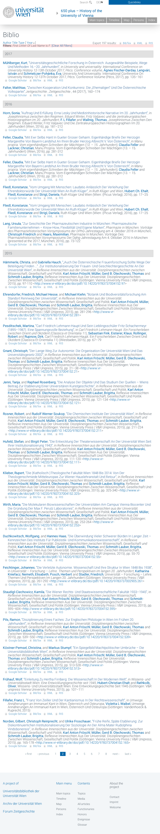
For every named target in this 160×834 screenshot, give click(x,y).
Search (84, 2)
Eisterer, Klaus (121, 333)
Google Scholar (18, 80)
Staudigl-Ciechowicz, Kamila (23, 592)
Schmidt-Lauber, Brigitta (25, 277)
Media (81, 798)
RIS (151, 43)
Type (21, 42)
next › (116, 753)
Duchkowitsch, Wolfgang (21, 536)
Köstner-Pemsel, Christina (22, 648)
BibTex (127, 43)
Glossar (82, 824)
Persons (138, 20)
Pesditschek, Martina (18, 326)
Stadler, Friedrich (91, 574)
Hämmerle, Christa (16, 262)
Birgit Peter (39, 441)
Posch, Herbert (61, 574)
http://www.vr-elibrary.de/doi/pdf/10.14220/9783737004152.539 (84, 637)
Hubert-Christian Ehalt (113, 683)
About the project (116, 785)
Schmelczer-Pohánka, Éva (42, 73)
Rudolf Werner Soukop (48, 414)
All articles (84, 804)
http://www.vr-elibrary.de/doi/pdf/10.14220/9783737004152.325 (74, 492)
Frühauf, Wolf (12, 679)
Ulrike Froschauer (78, 721)
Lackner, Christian (21, 148)
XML (139, 43)
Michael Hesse (47, 294)
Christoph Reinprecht (42, 721)
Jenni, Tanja (11, 382)
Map (126, 20)
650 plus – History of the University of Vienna (81, 13)
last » (128, 753)
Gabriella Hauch (49, 262)
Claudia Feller (129, 145)
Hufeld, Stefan (13, 441)
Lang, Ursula (12, 224)
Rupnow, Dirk (34, 336)
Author (7, 42)
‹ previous (43, 753)
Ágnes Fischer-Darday (120, 70)
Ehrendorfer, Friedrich (19, 294)
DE (98, 2)
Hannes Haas (56, 536)
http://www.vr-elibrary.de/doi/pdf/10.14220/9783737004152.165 (82, 742)
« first (28, 753)
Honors (82, 814)
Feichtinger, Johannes (19, 567)
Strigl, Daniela (49, 194)
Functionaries (86, 809)
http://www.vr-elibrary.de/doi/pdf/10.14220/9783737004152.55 (55, 557)
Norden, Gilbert (14, 721)
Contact (114, 796)
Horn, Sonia (11, 113)
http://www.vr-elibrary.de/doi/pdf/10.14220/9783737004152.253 (61, 523)
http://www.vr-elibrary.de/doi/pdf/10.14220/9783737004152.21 (54, 369)
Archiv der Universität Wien (22, 804)
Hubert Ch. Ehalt (136, 191)
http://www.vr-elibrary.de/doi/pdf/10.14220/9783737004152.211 (55, 431)
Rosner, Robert (13, 414)
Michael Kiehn (75, 294)
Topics (81, 793)
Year (30, 42)
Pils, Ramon (11, 620)
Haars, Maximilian (56, 234)
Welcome (115, 807)
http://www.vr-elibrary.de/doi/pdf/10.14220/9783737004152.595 (69, 609)
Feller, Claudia (13, 137)
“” (84, 113)
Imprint (114, 802)
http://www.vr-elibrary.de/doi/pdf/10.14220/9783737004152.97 (80, 283)
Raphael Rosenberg (41, 382)
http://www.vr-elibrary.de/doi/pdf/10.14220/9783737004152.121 (69, 401)
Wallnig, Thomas (95, 120)
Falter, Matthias (14, 88)
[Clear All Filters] (62, 45)
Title (15, 42)
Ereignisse (84, 819)
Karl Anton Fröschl (76, 273)
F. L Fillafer (68, 120)
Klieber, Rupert (13, 473)
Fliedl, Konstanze (15, 187)
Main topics (97, 20)
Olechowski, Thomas (128, 273)
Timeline (114, 20)
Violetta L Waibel (118, 704)
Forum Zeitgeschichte (19, 811)
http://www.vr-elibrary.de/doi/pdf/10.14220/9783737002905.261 (97, 581)
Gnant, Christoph (15, 351)
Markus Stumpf (60, 648)
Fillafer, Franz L (14, 700)
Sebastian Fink (99, 333)
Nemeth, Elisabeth (35, 574)
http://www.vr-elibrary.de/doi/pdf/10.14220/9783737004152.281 (61, 313)
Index (151, 20)
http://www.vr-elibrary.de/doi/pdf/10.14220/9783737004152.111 (56, 460)
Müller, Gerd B (102, 273)
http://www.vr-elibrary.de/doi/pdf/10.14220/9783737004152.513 (56, 666)
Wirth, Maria (11, 504)
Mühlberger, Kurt (15, 63)
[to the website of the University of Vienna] (23, 12)
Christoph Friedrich (22, 234)
